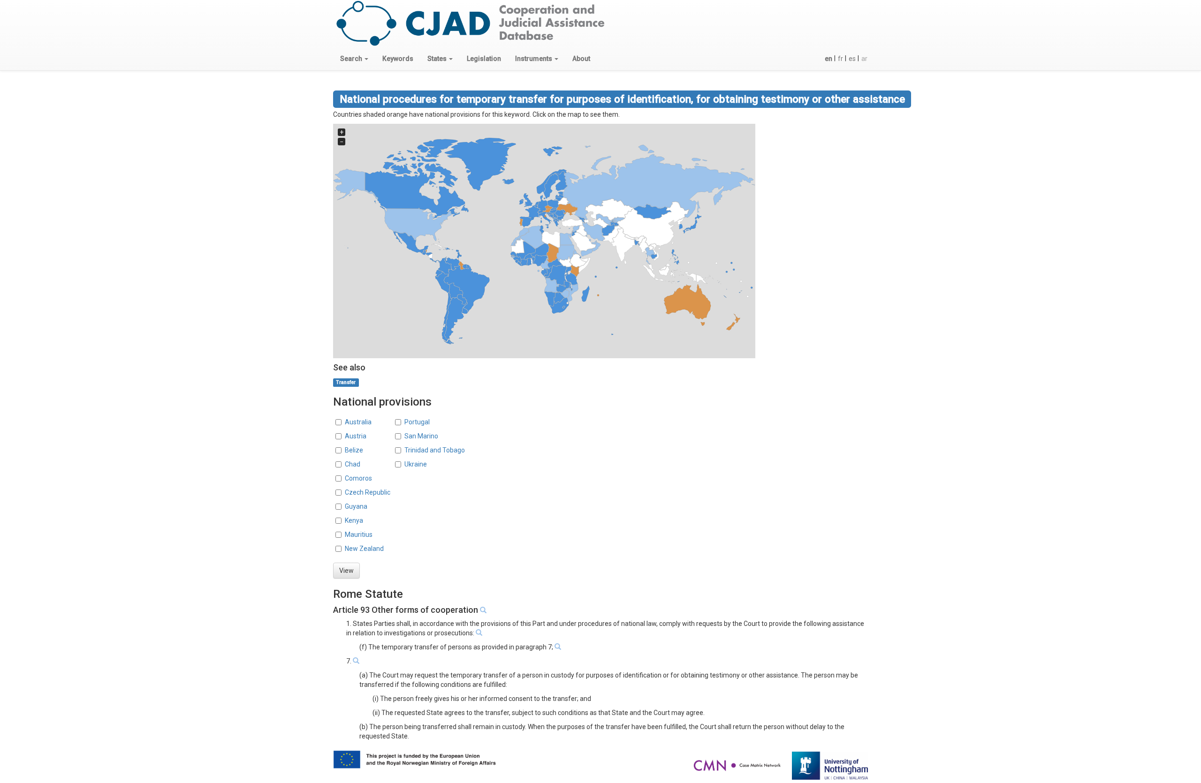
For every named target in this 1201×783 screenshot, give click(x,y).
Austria (355, 436)
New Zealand (364, 548)
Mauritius (358, 534)
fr (840, 58)
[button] (354, 58)
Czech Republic (367, 492)
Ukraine (415, 464)
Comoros (358, 478)
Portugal (417, 422)
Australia (358, 422)
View (346, 570)
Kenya (354, 520)
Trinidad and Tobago (434, 450)
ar (864, 58)
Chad (352, 464)
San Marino (421, 436)
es (852, 58)
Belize (354, 450)
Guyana (356, 506)
